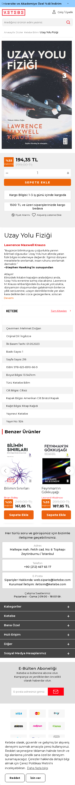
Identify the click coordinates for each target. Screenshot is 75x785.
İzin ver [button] (35, 777)
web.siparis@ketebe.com (52, 580)
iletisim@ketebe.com (50, 584)
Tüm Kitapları (59, 310)
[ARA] (68, 22)
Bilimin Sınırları (16, 488)
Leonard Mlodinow (52, 497)
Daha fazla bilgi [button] (37, 768)
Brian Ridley (11, 497)
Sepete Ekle (37, 182)
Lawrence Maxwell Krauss (25, 245)
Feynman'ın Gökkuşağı (51, 490)
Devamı (9, 298)
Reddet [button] (15, 777)
